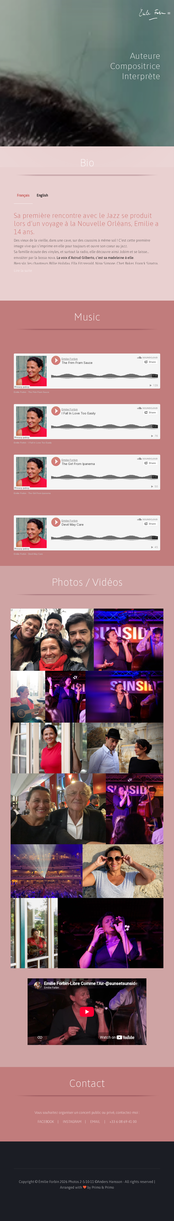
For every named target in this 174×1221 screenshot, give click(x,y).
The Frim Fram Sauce (38, 392)
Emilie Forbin (20, 392)
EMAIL (95, 1121)
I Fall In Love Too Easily (40, 442)
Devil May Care (35, 554)
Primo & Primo (103, 1187)
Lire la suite (23, 270)
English (42, 195)
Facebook (46, 1121)
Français (23, 195)
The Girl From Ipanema (39, 493)
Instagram (72, 1121)
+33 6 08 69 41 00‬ (123, 1121)
